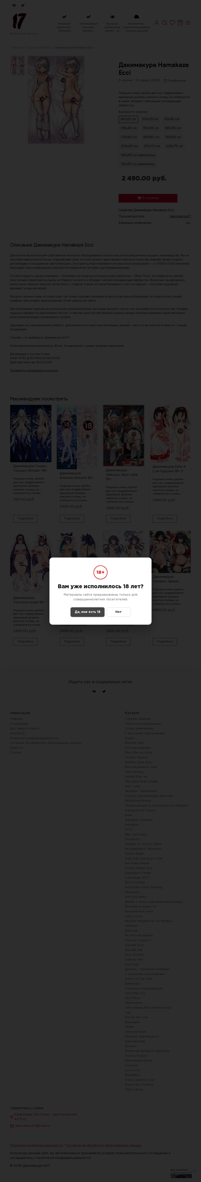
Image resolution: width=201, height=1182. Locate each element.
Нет (118, 612)
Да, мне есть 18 (87, 612)
